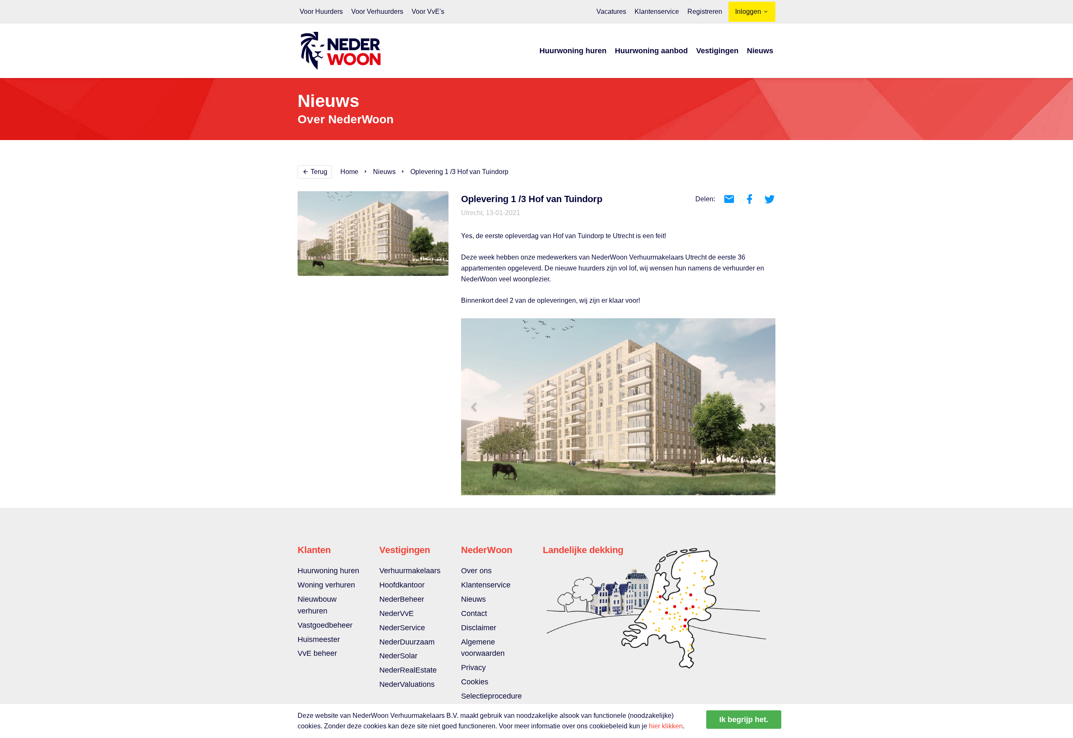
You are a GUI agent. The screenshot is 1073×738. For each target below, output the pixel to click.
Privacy (473, 667)
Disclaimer (478, 628)
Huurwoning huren (572, 51)
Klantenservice (657, 11)
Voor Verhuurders (377, 11)
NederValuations (407, 684)
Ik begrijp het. (743, 719)
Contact (474, 613)
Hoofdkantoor (402, 585)
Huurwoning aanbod (651, 51)
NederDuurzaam (407, 642)
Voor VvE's (428, 11)
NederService (402, 628)
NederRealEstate (408, 670)
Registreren (704, 11)
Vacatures (611, 11)
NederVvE (396, 613)
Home (349, 171)
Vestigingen (717, 51)
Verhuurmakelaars (410, 570)
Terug (318, 171)
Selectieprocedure (491, 696)
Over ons (476, 570)
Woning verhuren (326, 585)
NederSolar (398, 656)
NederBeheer (401, 599)
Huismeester (319, 639)
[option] (618, 406)
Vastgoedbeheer (325, 625)
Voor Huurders (321, 11)
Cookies (474, 682)
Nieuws (760, 51)
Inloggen (749, 11)
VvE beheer (317, 653)
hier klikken (666, 726)
